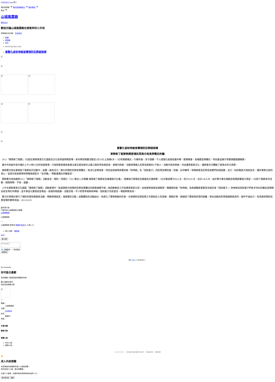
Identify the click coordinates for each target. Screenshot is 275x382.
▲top (3, 235)
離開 (12, 378)
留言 (22, 225)
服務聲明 (158, 352)
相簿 (7, 38)
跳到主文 (4, 23)
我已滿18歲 (5, 378)
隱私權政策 (149, 352)
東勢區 (16, 231)
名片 (7, 43)
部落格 (7, 40)
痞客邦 (18, 225)
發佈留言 (4, 252)
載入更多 (4, 239)
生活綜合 (18, 33)
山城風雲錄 (9, 17)
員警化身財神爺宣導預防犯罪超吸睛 (25, 51)
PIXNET (121, 352)
